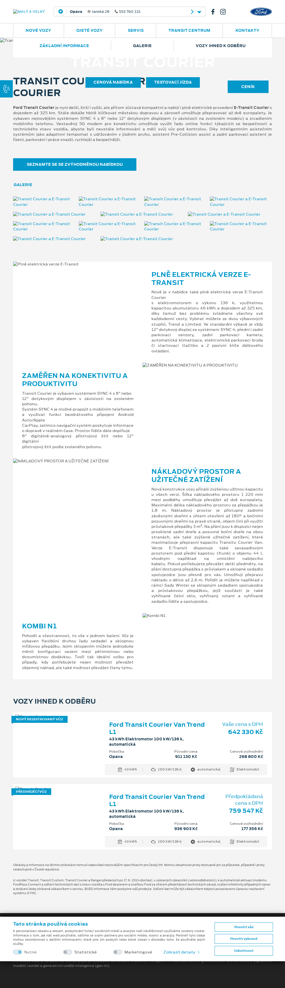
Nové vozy (38, 30)
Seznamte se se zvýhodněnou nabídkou (75, 164)
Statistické (85, 952)
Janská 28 (105, 11)
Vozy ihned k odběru (220, 45)
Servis (136, 30)
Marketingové (138, 952)
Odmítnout (244, 950)
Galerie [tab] (23, 184)
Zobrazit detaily (179, 952)
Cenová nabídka (113, 82)
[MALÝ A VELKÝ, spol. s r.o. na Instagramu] (225, 11)
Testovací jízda (173, 82)
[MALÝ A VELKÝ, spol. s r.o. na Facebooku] (215, 11)
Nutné (30, 952)
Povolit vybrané (243, 938)
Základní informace (64, 45)
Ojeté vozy (89, 30)
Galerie (142, 45)
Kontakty (247, 30)
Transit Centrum (189, 30)
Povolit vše (244, 927)
